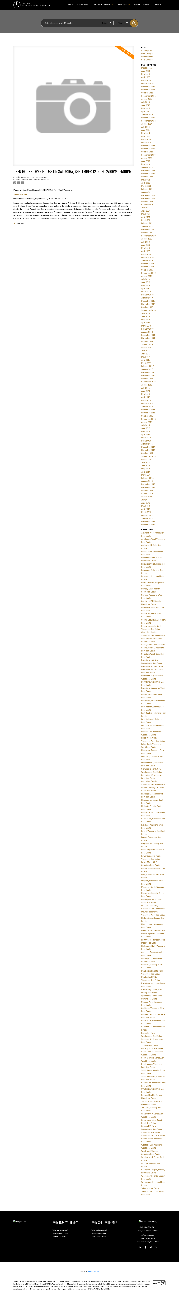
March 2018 (146, 326)
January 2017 (147, 369)
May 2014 (145, 469)
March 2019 (146, 291)
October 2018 (147, 307)
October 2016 (147, 379)
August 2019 (146, 276)
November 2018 (148, 304)
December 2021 (148, 195)
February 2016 (147, 403)
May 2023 (145, 164)
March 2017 (146, 363)
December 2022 (148, 170)
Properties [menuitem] (82, 5)
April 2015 (145, 434)
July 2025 (145, 102)
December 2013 (148, 484)
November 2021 (148, 198)
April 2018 (145, 323)
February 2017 (147, 366)
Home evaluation (98, 1233)
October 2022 (147, 177)
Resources (122, 5)
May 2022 (145, 180)
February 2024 (147, 142)
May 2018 (145, 320)
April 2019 (145, 288)
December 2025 (148, 86)
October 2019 (147, 270)
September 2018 (148, 310)
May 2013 (145, 506)
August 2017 (146, 347)
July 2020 (145, 242)
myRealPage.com (94, 1271)
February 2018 (147, 329)
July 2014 (145, 462)
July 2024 (145, 127)
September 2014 (148, 456)
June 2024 (145, 130)
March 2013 (146, 512)
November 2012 (148, 525)
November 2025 (148, 90)
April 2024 (145, 136)
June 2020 (145, 245)
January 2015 (147, 444)
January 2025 (147, 114)
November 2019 (148, 267)
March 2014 (146, 475)
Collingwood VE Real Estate (153, 644)
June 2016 (145, 391)
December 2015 (148, 410)
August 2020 (146, 239)
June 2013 (145, 503)
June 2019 (145, 282)
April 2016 (145, 397)
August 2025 (146, 99)
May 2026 (145, 74)
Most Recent (146, 68)
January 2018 (147, 332)
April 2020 (145, 251)
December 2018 (148, 301)
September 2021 (148, 205)
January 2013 (147, 518)
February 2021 (147, 223)
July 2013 (145, 500)
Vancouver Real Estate (150, 1132)
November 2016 (148, 375)
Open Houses (147, 57)
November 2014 (148, 450)
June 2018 (145, 316)
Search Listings (59, 1236)
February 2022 (147, 189)
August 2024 (146, 124)
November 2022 (148, 173)
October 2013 (147, 490)
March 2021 (146, 220)
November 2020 (148, 229)
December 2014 (148, 447)
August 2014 (146, 459)
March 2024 (146, 139)
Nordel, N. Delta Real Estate (153, 930)
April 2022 (145, 183)
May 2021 (145, 214)
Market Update (141, 5)
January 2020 (147, 260)
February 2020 (147, 257)
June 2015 (145, 428)
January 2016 (147, 406)
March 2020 (146, 254)
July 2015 (145, 425)
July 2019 (145, 279)
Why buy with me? (60, 1230)
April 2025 (145, 111)
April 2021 (145, 217)
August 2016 (146, 385)
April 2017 (145, 360)
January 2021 (147, 226)
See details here (20, 194)
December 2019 (148, 264)
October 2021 (147, 201)
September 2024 (148, 121)
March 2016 (146, 400)
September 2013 (148, 493)
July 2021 (145, 208)
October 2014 (147, 453)
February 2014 (147, 478)
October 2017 (147, 341)
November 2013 (148, 487)
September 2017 (148, 344)
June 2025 (145, 105)
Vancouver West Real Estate (153, 1135)
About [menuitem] (158, 5)
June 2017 (145, 354)
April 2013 (145, 509)
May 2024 (145, 133)
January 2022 (147, 192)
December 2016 (148, 372)
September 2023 (148, 155)
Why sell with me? (99, 1230)
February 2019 (147, 295)
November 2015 (148, 413)
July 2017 (145, 350)
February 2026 (147, 83)
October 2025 (147, 93)
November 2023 (148, 149)
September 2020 (148, 236)
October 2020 (147, 232)
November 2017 (148, 338)
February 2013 (147, 515)
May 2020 (145, 248)
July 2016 (145, 388)
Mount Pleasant (102, 5)
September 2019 (148, 273)
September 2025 (148, 96)
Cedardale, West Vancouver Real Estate (35, 180)
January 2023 (147, 167)
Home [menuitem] (70, 5)
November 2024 (148, 118)
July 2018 (145, 313)
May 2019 (145, 285)
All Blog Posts (147, 50)
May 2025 (145, 108)
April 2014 (145, 472)
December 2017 (148, 335)
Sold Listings (147, 60)
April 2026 (145, 77)
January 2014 (147, 481)
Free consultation (98, 1236)
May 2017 (145, 357)
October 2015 (147, 416)
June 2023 (145, 161)
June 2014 (145, 465)
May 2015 (145, 431)
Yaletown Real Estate (150, 1188)
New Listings (147, 53)
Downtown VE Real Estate (152, 666)
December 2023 (148, 145)
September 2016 (148, 382)
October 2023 (147, 152)
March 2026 (146, 80)
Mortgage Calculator (61, 1233)
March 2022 (146, 186)
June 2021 (145, 211)
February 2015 (147, 441)
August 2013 (146, 497)
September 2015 (148, 419)
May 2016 (145, 394)
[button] (140, 1247)
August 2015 (146, 422)
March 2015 (146, 438)
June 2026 (145, 71)
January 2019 (147, 298)
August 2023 (146, 158)
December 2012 (148, 521)
